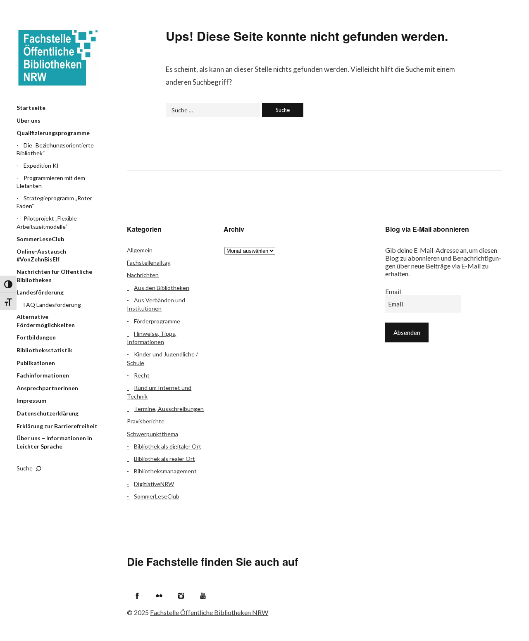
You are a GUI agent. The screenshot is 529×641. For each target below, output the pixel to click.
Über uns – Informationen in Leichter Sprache (54, 442)
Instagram (181, 595)
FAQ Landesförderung (52, 304)
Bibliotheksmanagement (165, 471)
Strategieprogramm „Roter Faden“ (54, 202)
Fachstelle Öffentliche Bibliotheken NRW (58, 58)
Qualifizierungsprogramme (53, 132)
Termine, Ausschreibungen (169, 408)
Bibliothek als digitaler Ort (167, 446)
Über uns (29, 120)
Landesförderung (40, 292)
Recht (142, 375)
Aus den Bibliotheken (161, 287)
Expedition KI (41, 165)
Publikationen (36, 362)
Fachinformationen (43, 375)
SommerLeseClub (40, 238)
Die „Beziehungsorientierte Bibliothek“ (55, 149)
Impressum (31, 400)
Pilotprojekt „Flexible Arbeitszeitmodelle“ (47, 222)
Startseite (31, 107)
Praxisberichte (145, 421)
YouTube (203, 595)
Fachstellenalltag (149, 262)
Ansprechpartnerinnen (47, 388)
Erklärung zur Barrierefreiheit (57, 426)
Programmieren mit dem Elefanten (51, 182)
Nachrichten (143, 274)
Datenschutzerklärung (48, 413)
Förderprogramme (157, 321)
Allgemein (140, 250)
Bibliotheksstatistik (44, 350)
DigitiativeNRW (154, 483)
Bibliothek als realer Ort (164, 458)
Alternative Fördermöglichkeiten (46, 320)
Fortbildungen (36, 337)
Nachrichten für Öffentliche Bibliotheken (54, 275)
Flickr (159, 595)
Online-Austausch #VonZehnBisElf (41, 255)
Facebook (137, 595)
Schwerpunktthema (152, 433)
